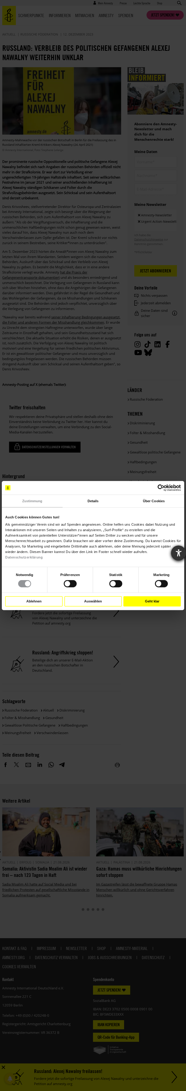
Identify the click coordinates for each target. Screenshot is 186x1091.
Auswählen (93, 601)
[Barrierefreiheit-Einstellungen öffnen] (178, 553)
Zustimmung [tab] (32, 501)
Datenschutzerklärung (24, 557)
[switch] (70, 583)
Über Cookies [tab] (154, 501)
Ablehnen (34, 601)
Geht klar (152, 601)
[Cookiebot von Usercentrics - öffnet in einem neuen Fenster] (161, 487)
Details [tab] (93, 501)
